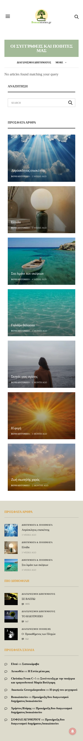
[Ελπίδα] (41, 209)
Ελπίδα (16, 222)
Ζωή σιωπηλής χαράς (25, 480)
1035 (27, 604)
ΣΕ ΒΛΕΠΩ (28, 598)
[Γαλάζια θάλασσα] (41, 312)
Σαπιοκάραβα (30, 664)
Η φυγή (16, 428)
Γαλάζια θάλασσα (23, 325)
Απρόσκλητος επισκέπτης (28, 171)
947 (27, 621)
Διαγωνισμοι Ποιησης (36, 629)
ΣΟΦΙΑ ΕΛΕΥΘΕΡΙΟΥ (26, 719)
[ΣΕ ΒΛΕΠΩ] (11, 596)
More (60, 62)
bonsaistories (20, 176)
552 (27, 639)
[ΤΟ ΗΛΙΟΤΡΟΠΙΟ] (11, 614)
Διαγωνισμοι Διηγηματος (34, 62)
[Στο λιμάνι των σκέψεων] (41, 261)
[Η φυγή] (41, 415)
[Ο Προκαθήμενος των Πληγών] (11, 633)
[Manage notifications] (72, 731)
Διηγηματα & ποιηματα (37, 525)
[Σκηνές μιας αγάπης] (41, 364)
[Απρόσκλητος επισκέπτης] (41, 158)
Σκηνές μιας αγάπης (24, 377)
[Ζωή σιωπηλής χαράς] (41, 467)
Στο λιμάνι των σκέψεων (27, 274)
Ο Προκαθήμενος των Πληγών (39, 634)
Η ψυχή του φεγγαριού (63, 689)
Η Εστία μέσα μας (39, 671)
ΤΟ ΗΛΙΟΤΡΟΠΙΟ (32, 616)
